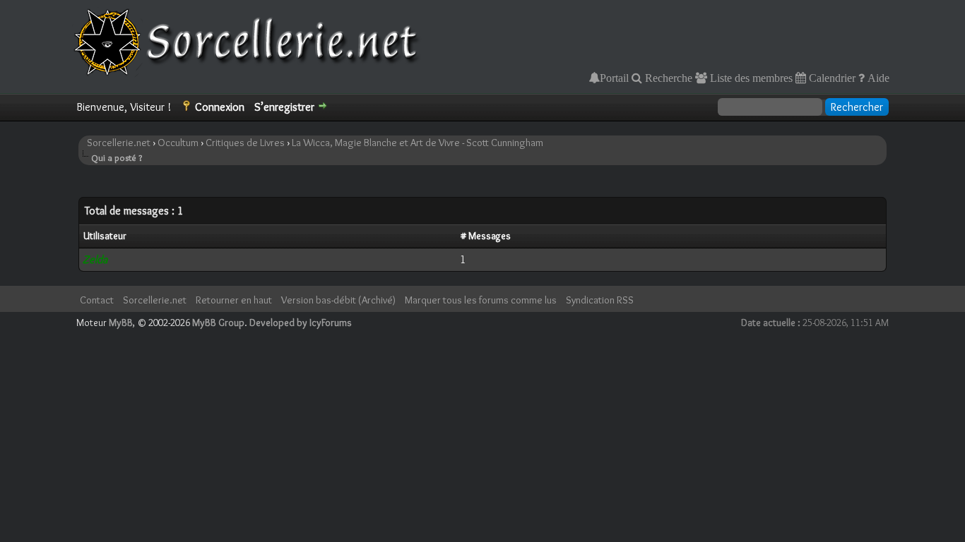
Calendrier (831, 77)
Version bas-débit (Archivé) (338, 300)
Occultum (178, 142)
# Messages (486, 235)
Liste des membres (750, 77)
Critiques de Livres (245, 142)
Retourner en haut (234, 300)
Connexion (219, 107)
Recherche (667, 77)
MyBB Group (218, 322)
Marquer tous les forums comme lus (481, 300)
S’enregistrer (284, 107)
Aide (877, 77)
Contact (97, 300)
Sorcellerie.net (118, 142)
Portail (614, 77)
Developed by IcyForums (300, 322)
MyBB (121, 322)
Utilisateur (104, 235)
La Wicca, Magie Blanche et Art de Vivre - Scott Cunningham (417, 142)
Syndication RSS (600, 300)
